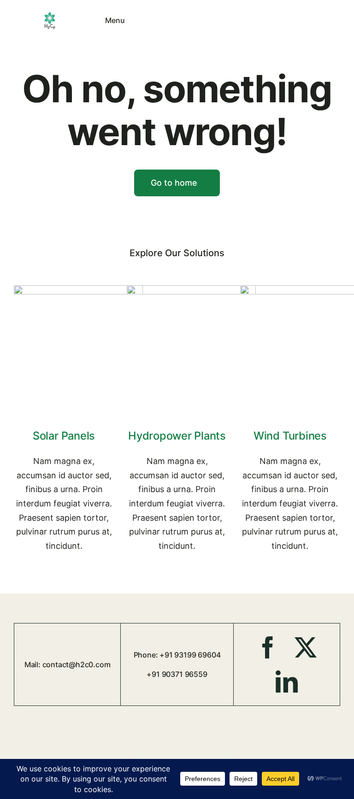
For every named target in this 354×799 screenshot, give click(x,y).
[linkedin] (286, 681)
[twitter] (305, 647)
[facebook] (267, 647)
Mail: (33, 664)
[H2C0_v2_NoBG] (49, 15)
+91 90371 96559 (177, 674)
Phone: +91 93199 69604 (177, 654)
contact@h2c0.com (76, 664)
